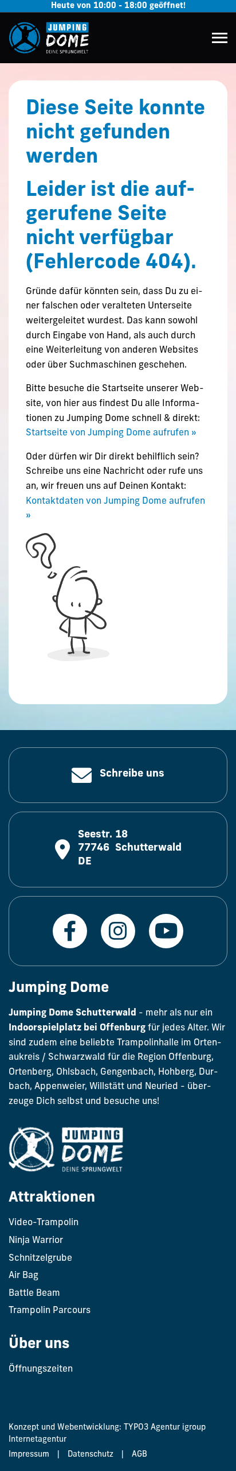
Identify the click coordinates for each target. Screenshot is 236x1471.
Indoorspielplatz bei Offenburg (77, 1028)
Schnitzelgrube (40, 1258)
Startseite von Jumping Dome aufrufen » (111, 433)
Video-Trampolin (43, 1222)
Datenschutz (90, 1454)
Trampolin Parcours (50, 1310)
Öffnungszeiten (41, 1369)
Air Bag (23, 1275)
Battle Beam (34, 1293)
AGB (139, 1454)
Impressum (29, 1454)
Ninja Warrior (36, 1240)
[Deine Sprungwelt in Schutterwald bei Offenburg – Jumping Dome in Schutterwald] (49, 38)
